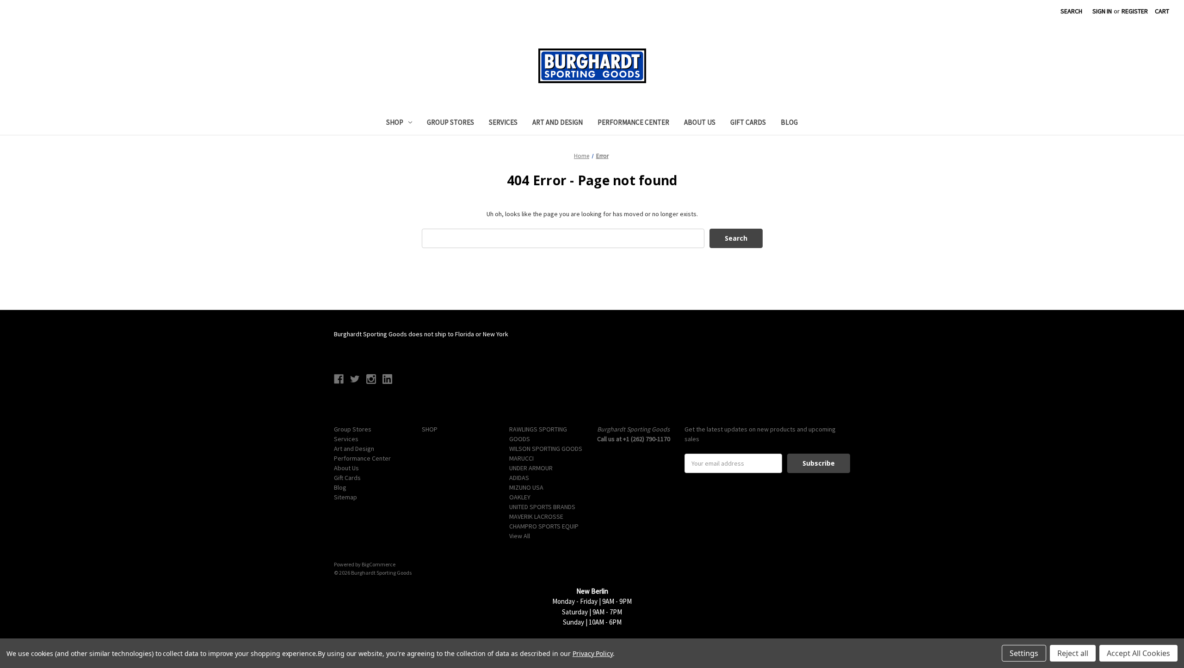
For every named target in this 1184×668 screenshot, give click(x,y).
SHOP (394, 122)
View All (519, 536)
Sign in (1102, 11)
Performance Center (633, 122)
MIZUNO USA (526, 487)
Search (1071, 11)
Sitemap (345, 497)
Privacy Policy (593, 653)
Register (1135, 11)
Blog (789, 122)
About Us (699, 122)
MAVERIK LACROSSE (536, 516)
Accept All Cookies (1138, 653)
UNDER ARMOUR (531, 468)
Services (503, 122)
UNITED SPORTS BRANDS (542, 507)
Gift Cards (748, 122)
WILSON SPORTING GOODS (545, 448)
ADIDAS (519, 478)
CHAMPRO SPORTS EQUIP (544, 526)
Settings (1024, 653)
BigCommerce (378, 564)
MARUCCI (521, 458)
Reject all (1072, 653)
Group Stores (450, 122)
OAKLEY (519, 497)
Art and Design (557, 122)
